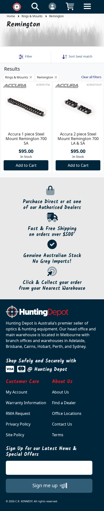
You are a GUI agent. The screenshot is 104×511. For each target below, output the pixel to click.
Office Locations (67, 413)
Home (11, 16)
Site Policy (15, 434)
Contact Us (62, 424)
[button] (25, 56)
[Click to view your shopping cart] (70, 6)
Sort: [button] (79, 56)
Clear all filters (91, 77)
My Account (16, 392)
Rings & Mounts (32, 16)
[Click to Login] (52, 6)
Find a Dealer (64, 402)
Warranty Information (26, 402)
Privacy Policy (18, 424)
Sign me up (45, 485)
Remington (56, 16)
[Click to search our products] (35, 6)
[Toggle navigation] (87, 10)
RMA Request (18, 413)
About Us (60, 392)
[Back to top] (97, 504)
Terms (57, 434)
